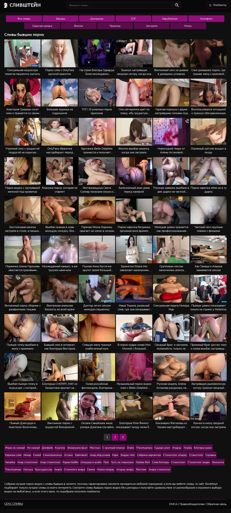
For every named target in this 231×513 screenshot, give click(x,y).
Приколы (115, 26)
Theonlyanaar (13, 469)
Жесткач (95, 448)
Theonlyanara (144, 448)
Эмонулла (218, 462)
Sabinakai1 (81, 455)
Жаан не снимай (15, 448)
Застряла (151, 26)
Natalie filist (143, 462)
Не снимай (33, 448)
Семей (37, 455)
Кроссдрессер (43, 469)
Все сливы (24, 18)
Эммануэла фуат (77, 448)
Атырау (176, 448)
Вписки (78, 26)
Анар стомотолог (27, 462)
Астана (68, 455)
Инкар (27, 455)
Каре (115, 455)
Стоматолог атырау (175, 455)
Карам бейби (70, 462)
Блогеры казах (203, 448)
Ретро (188, 26)
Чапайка (10, 462)
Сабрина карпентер (149, 455)
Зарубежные (170, 18)
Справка (211, 455)
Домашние (96, 18)
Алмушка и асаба (90, 462)
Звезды (60, 18)
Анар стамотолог (50, 462)
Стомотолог (178, 462)
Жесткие (141, 469)
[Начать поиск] (177, 5)
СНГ (133, 18)
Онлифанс (206, 18)
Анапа (58, 469)
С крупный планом (114, 448)
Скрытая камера (42, 26)
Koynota (60, 448)
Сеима (91, 469)
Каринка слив (13, 455)
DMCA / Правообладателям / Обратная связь (198, 504)
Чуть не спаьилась (122, 462)
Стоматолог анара (199, 462)
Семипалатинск (52, 455)
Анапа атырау (105, 469)
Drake (130, 448)
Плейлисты (219, 5)
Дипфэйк (47, 448)
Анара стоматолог (160, 469)
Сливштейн (25, 5)
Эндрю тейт (127, 455)
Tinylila (188, 448)
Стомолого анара (74, 469)
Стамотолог (196, 455)
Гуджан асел (162, 448)
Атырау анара (125, 469)
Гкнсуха (28, 469)
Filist (106, 462)
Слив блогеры (160, 462)
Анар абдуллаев (100, 455)
